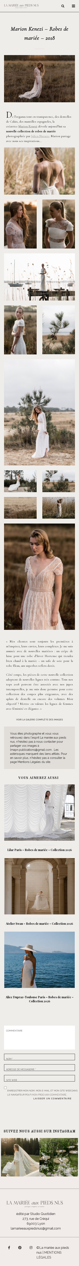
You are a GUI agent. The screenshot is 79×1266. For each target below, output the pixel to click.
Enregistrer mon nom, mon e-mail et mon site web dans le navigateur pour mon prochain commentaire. (42, 1089)
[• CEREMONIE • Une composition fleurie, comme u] (59, 1157)
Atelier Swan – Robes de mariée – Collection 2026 (39, 924)
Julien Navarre (40, 136)
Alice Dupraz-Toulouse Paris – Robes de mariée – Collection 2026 (40, 999)
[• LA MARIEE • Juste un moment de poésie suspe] (20, 1157)
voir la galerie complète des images (39, 719)
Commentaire (14, 1030)
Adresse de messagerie (21, 1069)
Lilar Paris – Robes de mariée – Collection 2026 (39, 850)
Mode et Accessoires (39, 845)
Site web (11, 1080)
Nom (9, 1059)
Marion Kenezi (27, 126)
